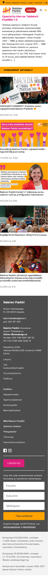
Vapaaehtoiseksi (11, 394)
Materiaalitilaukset (11, 410)
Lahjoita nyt (14, 463)
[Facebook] (5, 451)
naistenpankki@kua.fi (14, 318)
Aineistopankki (10, 405)
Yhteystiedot (9, 431)
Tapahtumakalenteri (12, 399)
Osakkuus (7, 378)
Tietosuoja (8, 437)
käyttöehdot (29, 527)
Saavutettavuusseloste (14, 442)
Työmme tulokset (12, 426)
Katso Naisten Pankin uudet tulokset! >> (25, 2)
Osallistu (7, 389)
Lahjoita (31, 10)
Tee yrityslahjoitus (12, 373)
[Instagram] (10, 451)
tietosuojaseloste (11, 527)
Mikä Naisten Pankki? (13, 421)
